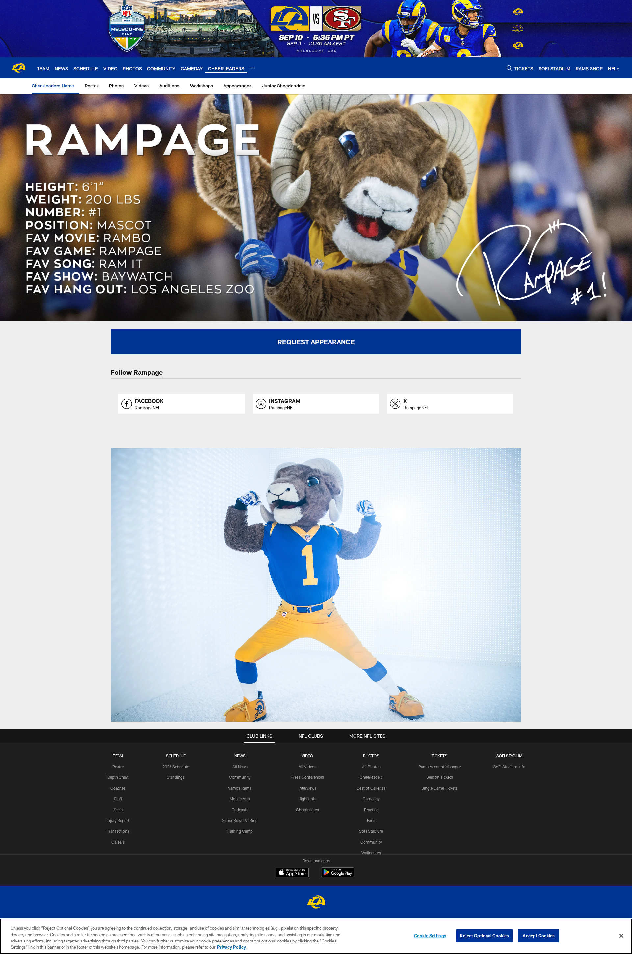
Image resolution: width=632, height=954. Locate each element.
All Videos (307, 766)
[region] (316, 936)
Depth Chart (118, 777)
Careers (118, 842)
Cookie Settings (430, 935)
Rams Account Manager (439, 766)
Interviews (307, 788)
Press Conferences (307, 777)
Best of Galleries (371, 788)
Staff (118, 798)
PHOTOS (371, 755)
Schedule (176, 755)
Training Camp (240, 831)
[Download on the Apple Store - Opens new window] (292, 873)
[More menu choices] (252, 68)
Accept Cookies (539, 935)
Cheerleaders (307, 809)
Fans (371, 820)
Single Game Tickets (439, 788)
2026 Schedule (175, 766)
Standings (176, 777)
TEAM (118, 755)
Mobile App (240, 798)
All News (240, 766)
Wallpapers (371, 852)
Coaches (118, 788)
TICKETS (439, 755)
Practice (371, 809)
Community (239, 777)
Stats (118, 809)
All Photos (371, 766)
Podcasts (240, 809)
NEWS (240, 755)
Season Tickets (439, 777)
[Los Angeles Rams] (316, 903)
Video (307, 755)
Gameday (371, 798)
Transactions (118, 831)
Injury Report (118, 820)
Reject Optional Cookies (484, 935)
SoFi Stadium (371, 831)
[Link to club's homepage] (18, 68)
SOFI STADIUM (509, 755)
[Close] (621, 935)
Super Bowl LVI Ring (240, 820)
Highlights (307, 798)
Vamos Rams (239, 788)
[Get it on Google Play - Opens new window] (337, 876)
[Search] (509, 67)
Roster (118, 766)
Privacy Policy (231, 947)
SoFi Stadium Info (509, 766)
